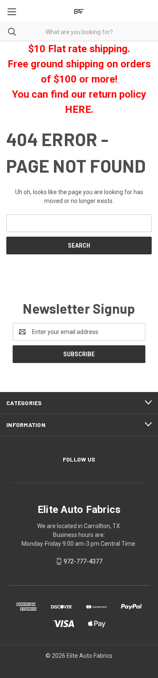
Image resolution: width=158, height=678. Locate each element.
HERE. (79, 109)
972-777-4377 (83, 561)
